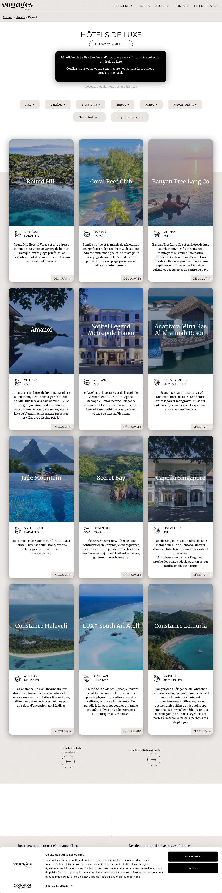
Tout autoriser (193, 856)
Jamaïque (31, 231)
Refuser (193, 867)
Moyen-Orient (184, 104)
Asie (28, 104)
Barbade (101, 231)
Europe (121, 104)
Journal (162, 6)
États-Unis (89, 104)
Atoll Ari (31, 676)
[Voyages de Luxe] (17, 6)
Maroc (150, 104)
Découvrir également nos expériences (111, 86)
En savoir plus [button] (110, 44)
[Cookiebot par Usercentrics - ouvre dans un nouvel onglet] (22, 886)
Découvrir (62, 278)
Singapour (172, 528)
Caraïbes (57, 104)
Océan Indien (88, 117)
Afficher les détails (56, 886)
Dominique (102, 528)
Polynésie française (130, 117)
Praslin (169, 676)
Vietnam (169, 231)
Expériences (123, 6)
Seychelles (172, 680)
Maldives (31, 680)
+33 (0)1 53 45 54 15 (206, 6)
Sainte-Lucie (34, 528)
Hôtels (144, 6)
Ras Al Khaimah (175, 380)
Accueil (7, 17)
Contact (181, 6)
